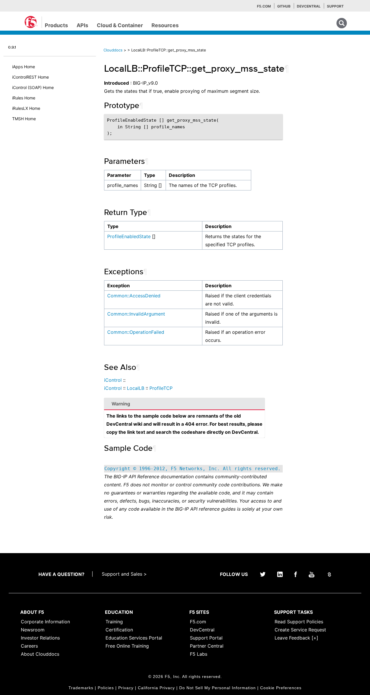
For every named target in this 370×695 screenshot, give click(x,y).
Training (114, 621)
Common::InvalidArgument (136, 314)
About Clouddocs (40, 654)
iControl (113, 380)
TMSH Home (24, 118)
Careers (29, 646)
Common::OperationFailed (135, 332)
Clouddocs (113, 50)
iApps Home (23, 66)
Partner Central (206, 646)
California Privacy (156, 687)
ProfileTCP (161, 388)
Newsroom (33, 630)
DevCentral (202, 630)
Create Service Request (300, 630)
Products (56, 25)
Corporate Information (45, 621)
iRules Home (23, 97)
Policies (106, 687)
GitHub (284, 6)
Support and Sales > (124, 574)
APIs (82, 25)
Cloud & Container (120, 25)
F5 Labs (198, 654)
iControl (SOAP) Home (33, 87)
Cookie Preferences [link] (280, 687)
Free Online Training (127, 646)
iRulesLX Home (26, 108)
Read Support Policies (299, 621)
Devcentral (309, 6)
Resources (165, 25)
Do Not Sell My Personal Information (217, 687)
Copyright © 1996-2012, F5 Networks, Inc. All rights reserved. (192, 468)
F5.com (264, 6)
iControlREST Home (30, 77)
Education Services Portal (134, 638)
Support (335, 6)
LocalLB (135, 388)
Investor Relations (40, 638)
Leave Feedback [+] (296, 638)
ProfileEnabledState (129, 236)
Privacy (126, 687)
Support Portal (206, 638)
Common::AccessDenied (133, 296)
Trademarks (81, 687)
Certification (119, 630)
